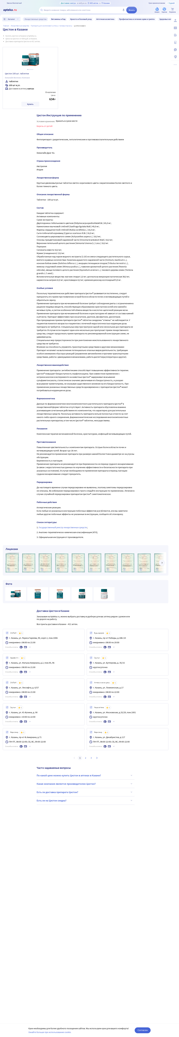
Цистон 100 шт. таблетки (17, 73)
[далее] (162, 563)
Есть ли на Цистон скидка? (51, 800)
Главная (6, 26)
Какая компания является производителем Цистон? (66, 783)
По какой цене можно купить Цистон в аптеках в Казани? (69, 775)
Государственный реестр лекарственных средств (63, 527)
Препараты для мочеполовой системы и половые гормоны (51, 26)
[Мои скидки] (175, 28)
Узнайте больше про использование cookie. (49, 1032)
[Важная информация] (175, 49)
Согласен (143, 1030)
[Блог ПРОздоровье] (175, 35)
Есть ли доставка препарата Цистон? (57, 792)
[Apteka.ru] (12, 10)
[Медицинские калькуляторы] (175, 42)
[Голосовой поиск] (123, 10)
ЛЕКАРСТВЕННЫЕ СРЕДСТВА (20, 26)
